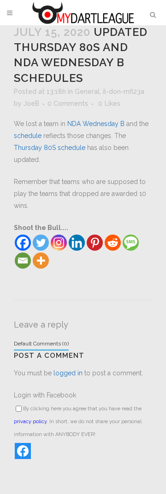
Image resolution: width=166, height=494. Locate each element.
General (87, 91)
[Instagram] (59, 243)
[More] (41, 261)
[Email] (23, 261)
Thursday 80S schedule (49, 147)
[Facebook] (23, 243)
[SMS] (131, 243)
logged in (68, 373)
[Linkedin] (77, 243)
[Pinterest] (95, 243)
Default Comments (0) (41, 343)
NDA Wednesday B (96, 123)
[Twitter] (41, 243)
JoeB (31, 103)
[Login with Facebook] (23, 451)
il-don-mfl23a (123, 91)
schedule (28, 135)
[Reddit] (113, 243)
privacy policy (30, 422)
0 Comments (67, 103)
